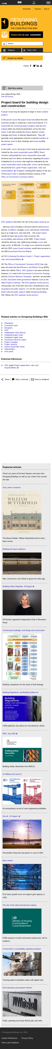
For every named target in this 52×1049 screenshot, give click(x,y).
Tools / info (31, 50)
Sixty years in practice (12, 487)
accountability (6, 239)
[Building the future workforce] (22, 574)
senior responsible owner (23, 152)
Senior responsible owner (14, 347)
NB (2, 264)
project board (8, 112)
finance (28, 132)
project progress (28, 126)
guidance (9, 222)
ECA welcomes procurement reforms (17, 988)
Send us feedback (42, 379)
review (35, 141)
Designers (8, 328)
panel (12, 227)
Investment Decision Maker (20, 251)
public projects (19, 289)
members (42, 138)
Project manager (10, 342)
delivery (7, 141)
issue (32, 245)
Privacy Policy (27, 1038)
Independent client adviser (14, 333)
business (45, 227)
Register (38, 9)
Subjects (11, 50)
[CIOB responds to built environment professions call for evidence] (22, 933)
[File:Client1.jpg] (26, 217)
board (3, 123)
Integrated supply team (13, 337)
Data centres (8, 860)
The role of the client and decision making (19, 905)
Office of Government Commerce (14, 177)
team (13, 141)
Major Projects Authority (10, 283)
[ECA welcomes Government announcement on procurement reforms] (22, 1016)
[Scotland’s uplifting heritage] (22, 804)
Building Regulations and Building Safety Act (20, 692)
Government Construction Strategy (36, 273)
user (14, 158)
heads (14, 135)
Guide (28, 256)
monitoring (18, 126)
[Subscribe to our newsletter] (22, 37)
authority (19, 239)
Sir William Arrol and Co (12, 774)
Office (18, 270)
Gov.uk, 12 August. (10, 816)
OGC (31, 177)
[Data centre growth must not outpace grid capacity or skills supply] (22, 889)
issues (27, 230)
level (16, 233)
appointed (42, 149)
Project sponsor (10, 344)
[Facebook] (30, 65)
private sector (11, 120)
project (4, 144)
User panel (8, 351)
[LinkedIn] (37, 65)
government (26, 280)
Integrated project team (13, 335)
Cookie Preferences (9, 1038)
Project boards (40, 239)
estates (42, 132)
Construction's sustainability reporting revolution (22, 949)
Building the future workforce (14, 549)
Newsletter (27, 9)
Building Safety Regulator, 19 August (17, 586)
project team (11, 174)
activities (18, 161)
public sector (11, 149)
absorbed (9, 267)
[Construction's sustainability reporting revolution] (22, 975)
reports (10, 144)
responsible (5, 126)
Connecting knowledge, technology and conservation (24, 630)
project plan (6, 292)
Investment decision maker (15, 340)
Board (42, 152)
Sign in (46, 9)
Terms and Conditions (10, 1043)
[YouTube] (41, 65)
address (13, 230)
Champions (8, 323)
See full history (7, 96)
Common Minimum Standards (20, 276)
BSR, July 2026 (9, 734)
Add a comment (22, 379)
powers (21, 236)
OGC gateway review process (37, 283)
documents (12, 280)
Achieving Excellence (17, 256)
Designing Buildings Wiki (34, 317)
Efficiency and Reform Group (31, 267)
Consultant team (11, 325)
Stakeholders (9, 349)
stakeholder (44, 230)
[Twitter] (34, 65)
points (8, 245)
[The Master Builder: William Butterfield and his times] (22, 533)
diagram (21, 171)
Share (7, 379)
